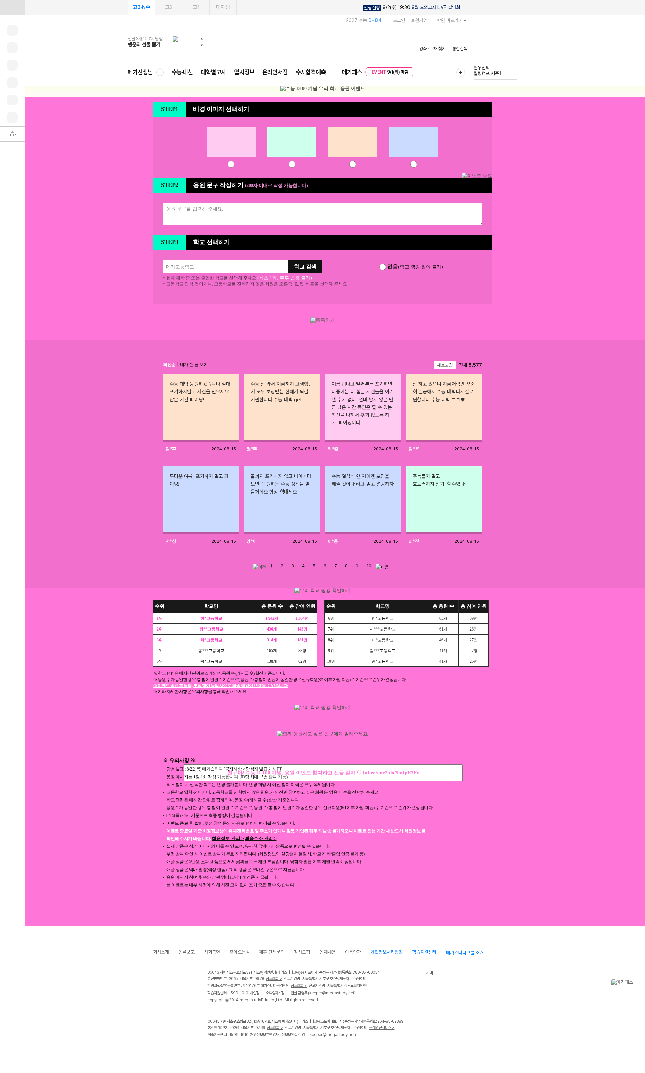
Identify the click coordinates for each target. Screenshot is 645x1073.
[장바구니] (12, 100)
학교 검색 (305, 266)
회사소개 (161, 952)
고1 (196, 7)
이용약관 (353, 952)
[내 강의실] (12, 30)
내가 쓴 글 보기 (194, 364)
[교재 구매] (12, 82)
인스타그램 (225, 1049)
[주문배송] (12, 117)
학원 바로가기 (450, 20)
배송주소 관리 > (261, 838)
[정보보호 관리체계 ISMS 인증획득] (406, 972)
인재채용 (327, 952)
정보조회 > (274, 978)
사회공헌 (212, 952)
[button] (201, 38)
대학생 (223, 7)
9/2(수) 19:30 (412, 7)
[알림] (12, 65)
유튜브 (267, 1049)
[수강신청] (12, 47)
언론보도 (186, 952)
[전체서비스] (460, 72)
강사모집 (302, 952)
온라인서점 (275, 72)
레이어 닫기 (640, 982)
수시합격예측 (311, 72)
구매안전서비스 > (382, 1027)
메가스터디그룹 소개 (465, 952)
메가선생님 (140, 72)
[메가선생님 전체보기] (160, 72)
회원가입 (419, 20)
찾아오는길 (239, 952)
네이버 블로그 (239, 1049)
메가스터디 (297, 42)
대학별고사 (213, 72)
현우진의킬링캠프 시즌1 (487, 70)
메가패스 (352, 72)
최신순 (169, 364)
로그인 (399, 20)
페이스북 (212, 1049)
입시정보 (244, 72)
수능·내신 (182, 72)
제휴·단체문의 (272, 952)
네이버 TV (253, 1049)
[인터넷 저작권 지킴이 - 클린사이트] (417, 973)
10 (369, 565)
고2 (169, 7)
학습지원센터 (424, 952)
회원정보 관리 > (228, 838)
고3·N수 (141, 7)
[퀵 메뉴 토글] (12, 7)
